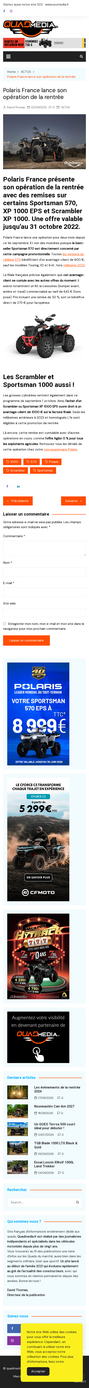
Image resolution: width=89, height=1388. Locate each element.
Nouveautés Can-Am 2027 (54, 1106)
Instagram (11, 11)
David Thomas (16, 107)
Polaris (53, 462)
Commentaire (14, 536)
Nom (7, 563)
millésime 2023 (74, 265)
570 (34, 462)
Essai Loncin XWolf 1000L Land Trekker (54, 1164)
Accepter (38, 1371)
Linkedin (18, 486)
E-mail (8, 583)
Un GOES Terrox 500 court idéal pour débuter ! (54, 1126)
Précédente (20, 501)
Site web (9, 603)
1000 (14, 462)
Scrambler (17, 470)
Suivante (71, 501)
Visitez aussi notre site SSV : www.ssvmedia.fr (36, 4)
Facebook (4, 11)
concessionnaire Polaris (60, 449)
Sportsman (45, 470)
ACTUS (65, 107)
